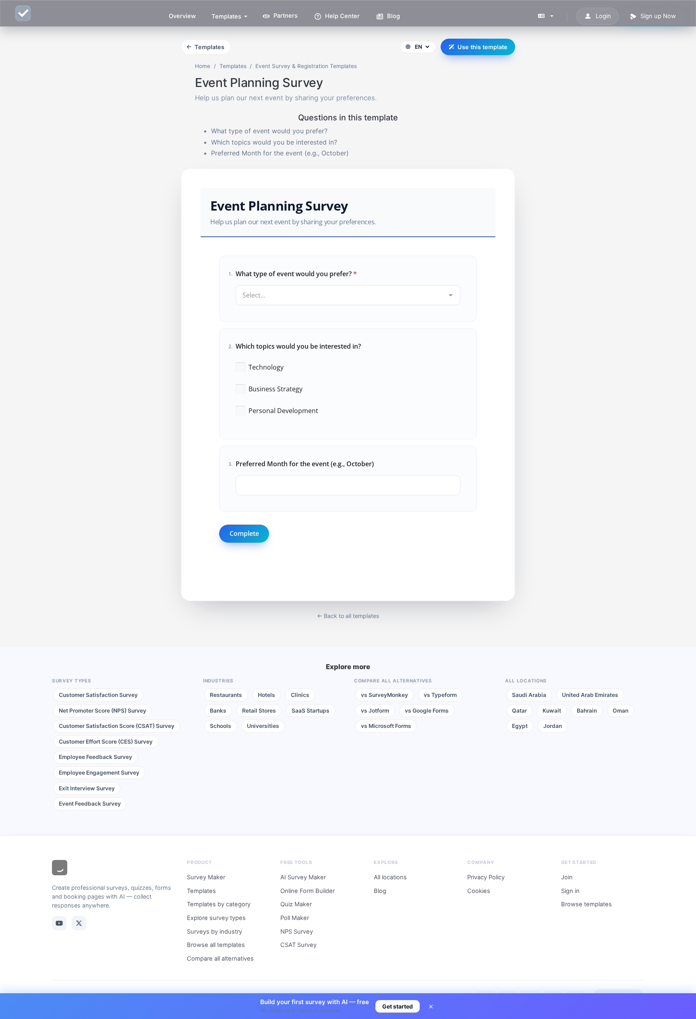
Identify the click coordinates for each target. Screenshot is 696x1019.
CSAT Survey (298, 945)
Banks (218, 710)
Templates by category (219, 904)
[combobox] (348, 289)
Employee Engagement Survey (99, 772)
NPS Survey (296, 931)
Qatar (519, 710)
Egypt (520, 726)
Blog (392, 16)
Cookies (478, 891)
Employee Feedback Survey (95, 757)
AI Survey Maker (303, 877)
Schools (220, 726)
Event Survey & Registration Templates (306, 66)
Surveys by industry (214, 931)
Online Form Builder (307, 891)
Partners (285, 16)
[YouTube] (59, 923)
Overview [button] (182, 16)
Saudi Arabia (529, 695)
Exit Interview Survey (87, 788)
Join (567, 877)
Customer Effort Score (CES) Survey (106, 741)
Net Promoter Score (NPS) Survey (102, 710)
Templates (209, 46)
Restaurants (226, 695)
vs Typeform (440, 695)
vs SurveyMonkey (384, 695)
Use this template (483, 46)
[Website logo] (59, 869)
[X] (79, 923)
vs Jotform (375, 710)
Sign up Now (657, 16)
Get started (397, 1006)
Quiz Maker (296, 904)
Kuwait (552, 710)
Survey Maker (206, 877)
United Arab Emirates (590, 695)
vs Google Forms (427, 710)
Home (202, 66)
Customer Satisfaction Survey (98, 695)
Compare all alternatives (220, 958)
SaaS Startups (310, 710)
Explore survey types (216, 918)
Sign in (570, 891)
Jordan (552, 726)
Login (602, 16)
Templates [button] (227, 16)
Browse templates (586, 904)
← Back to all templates (348, 615)
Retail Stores (259, 710)
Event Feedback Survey (90, 803)
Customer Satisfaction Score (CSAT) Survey (116, 726)
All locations (390, 877)
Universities (263, 726)
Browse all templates (216, 945)
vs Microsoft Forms (386, 726)
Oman (620, 710)
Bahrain (587, 710)
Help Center (341, 16)
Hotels (266, 695)
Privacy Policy (486, 877)
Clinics (300, 695)
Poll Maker (294, 918)
